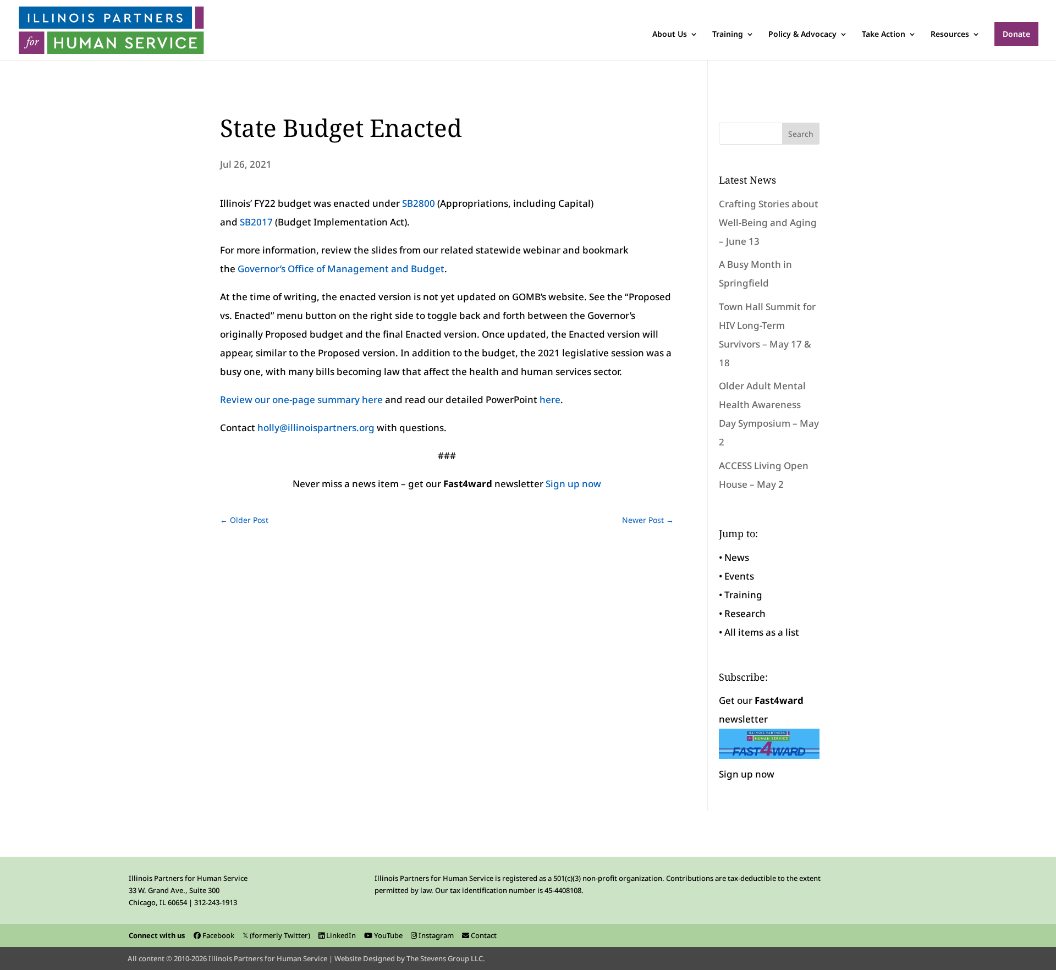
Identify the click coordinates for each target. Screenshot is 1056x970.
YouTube (387, 935)
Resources (950, 34)
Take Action (883, 34)
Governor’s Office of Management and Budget (341, 268)
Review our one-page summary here (301, 399)
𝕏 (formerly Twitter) (276, 935)
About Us (669, 34)
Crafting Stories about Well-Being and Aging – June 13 (768, 222)
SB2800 (418, 203)
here (550, 399)
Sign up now (573, 483)
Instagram (435, 935)
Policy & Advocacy (802, 34)
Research (745, 613)
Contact (483, 935)
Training (727, 34)
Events (739, 576)
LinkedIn (340, 935)
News (736, 557)
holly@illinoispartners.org (316, 427)
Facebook (217, 935)
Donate (1016, 34)
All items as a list (761, 632)
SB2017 (256, 222)
